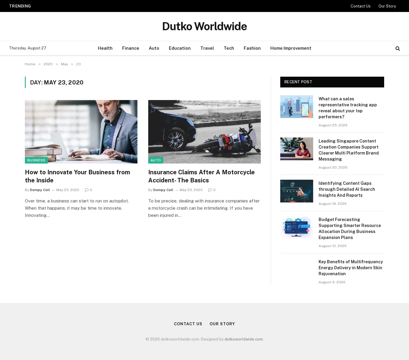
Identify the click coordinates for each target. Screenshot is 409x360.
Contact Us (361, 6)
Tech (229, 48)
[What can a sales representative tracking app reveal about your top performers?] (296, 106)
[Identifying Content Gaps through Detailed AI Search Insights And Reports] (296, 191)
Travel (207, 48)
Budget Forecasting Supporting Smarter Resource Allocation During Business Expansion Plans (350, 228)
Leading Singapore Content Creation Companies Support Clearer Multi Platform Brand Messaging (115, 5)
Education (180, 48)
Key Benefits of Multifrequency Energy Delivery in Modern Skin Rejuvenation (351, 267)
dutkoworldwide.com (244, 339)
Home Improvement (290, 48)
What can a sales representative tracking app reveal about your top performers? (348, 107)
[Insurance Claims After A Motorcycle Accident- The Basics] (204, 132)
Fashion (252, 48)
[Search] (397, 48)
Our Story (387, 6)
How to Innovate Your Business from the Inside (77, 176)
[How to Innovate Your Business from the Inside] (81, 132)
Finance (130, 48)
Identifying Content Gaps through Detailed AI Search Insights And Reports (347, 189)
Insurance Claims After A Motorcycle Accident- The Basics (201, 176)
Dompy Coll (40, 190)
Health (105, 48)
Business (36, 160)
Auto (154, 48)
